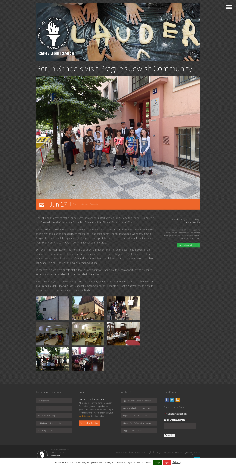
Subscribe (169, 435)
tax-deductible (84, 416)
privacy (189, 452)
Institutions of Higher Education (50, 423)
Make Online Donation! (89, 423)
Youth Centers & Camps (47, 415)
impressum (180, 452)
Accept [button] (157, 462)
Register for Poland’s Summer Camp (137, 415)
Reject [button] (167, 462)
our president (143, 452)
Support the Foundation (132, 430)
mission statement (129, 452)
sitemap (197, 452)
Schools (41, 408)
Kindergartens (43, 401)
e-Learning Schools (45, 430)
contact (171, 452)
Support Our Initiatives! (188, 245)
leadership (154, 452)
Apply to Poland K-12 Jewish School (137, 408)
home (118, 452)
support (163, 452)
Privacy (176, 462)
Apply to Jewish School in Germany (137, 401)
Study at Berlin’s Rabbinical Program (137, 423)
